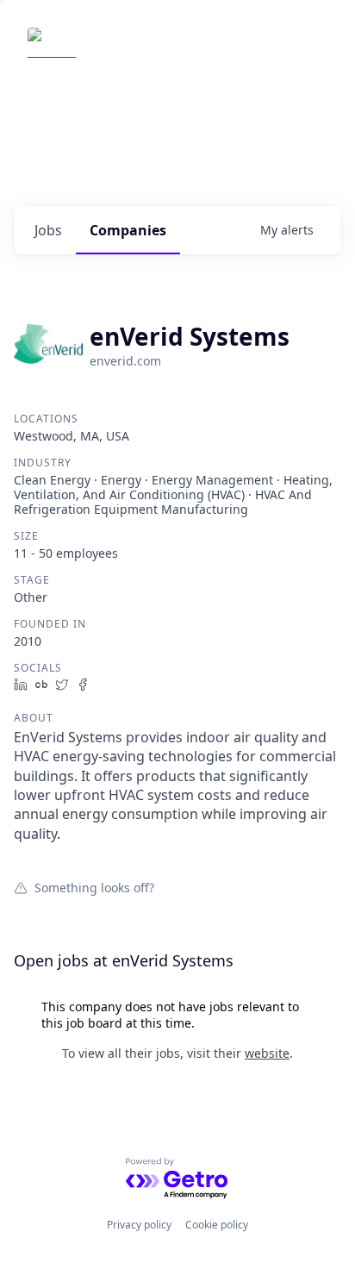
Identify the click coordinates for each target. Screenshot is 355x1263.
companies (128, 230)
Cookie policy (216, 1224)
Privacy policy (139, 1224)
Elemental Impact (158, 51)
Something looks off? (94, 887)
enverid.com (125, 360)
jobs (48, 230)
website (267, 1053)
